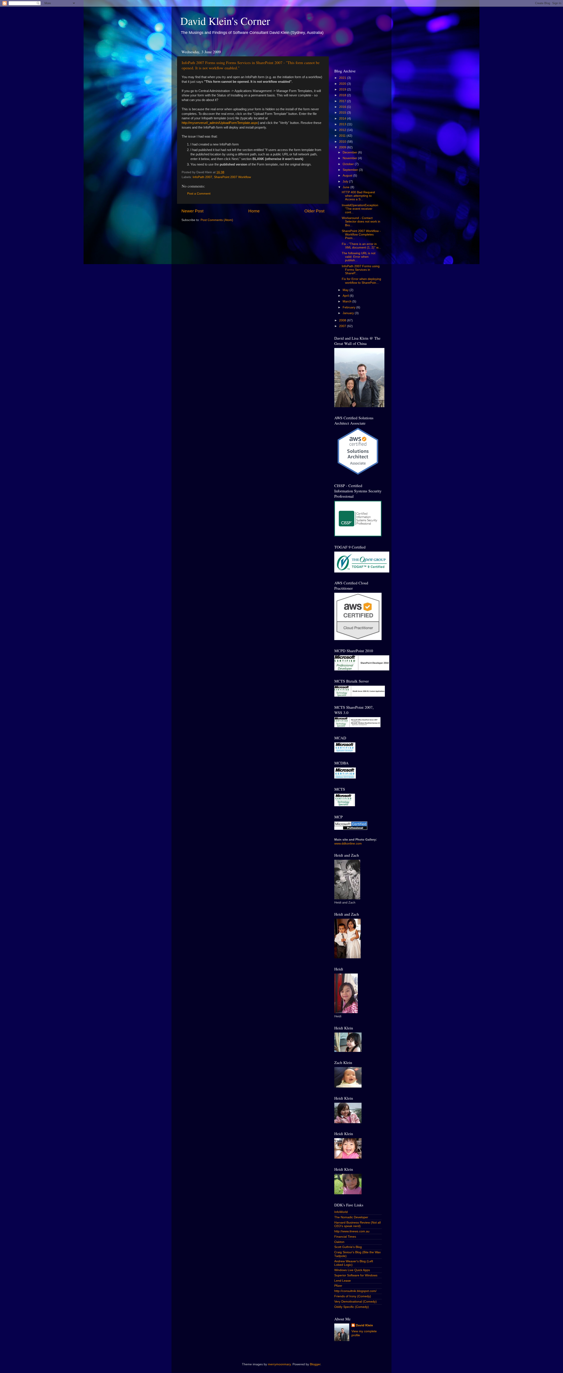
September (351, 169)
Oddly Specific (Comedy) (351, 1307)
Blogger (315, 1364)
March (347, 301)
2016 (343, 107)
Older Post (314, 211)
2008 (343, 320)
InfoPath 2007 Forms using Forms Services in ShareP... (361, 270)
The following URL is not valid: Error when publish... (358, 257)
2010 (343, 141)
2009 (343, 147)
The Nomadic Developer (351, 1217)
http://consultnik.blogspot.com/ (355, 1291)
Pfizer (338, 1285)
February (349, 307)
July (346, 181)
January (349, 313)
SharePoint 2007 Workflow (232, 177)
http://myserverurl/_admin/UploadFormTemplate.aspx (220, 123)
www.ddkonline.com (348, 843)
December (350, 152)
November (350, 158)
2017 (343, 101)
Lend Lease (342, 1280)
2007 (343, 326)
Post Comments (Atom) (217, 220)
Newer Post (192, 211)
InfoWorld (341, 1212)
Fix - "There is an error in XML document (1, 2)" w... (361, 245)
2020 (343, 83)
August (348, 175)
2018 (343, 95)
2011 (343, 135)
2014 (343, 118)
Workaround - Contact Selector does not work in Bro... (361, 221)
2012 (343, 130)
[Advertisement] (360, 53)
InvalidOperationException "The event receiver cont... (360, 209)
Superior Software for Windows (355, 1275)
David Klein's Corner (225, 21)
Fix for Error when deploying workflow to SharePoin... (361, 280)
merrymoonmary (279, 1364)
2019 (343, 89)
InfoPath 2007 (202, 177)
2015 (343, 112)
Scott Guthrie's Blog (348, 1247)
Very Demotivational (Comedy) (355, 1301)
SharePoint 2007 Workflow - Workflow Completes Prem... (361, 234)
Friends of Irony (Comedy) (352, 1296)
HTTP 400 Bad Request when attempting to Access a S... (358, 196)
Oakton (339, 1242)
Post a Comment (198, 193)
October (349, 164)
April (346, 295)
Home (254, 211)
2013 (343, 124)
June (346, 187)
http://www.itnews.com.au (351, 1231)
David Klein (364, 1325)
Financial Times (345, 1236)
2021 (343, 77)
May (346, 290)
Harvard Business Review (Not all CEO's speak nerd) (357, 1224)
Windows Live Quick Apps (352, 1270)
